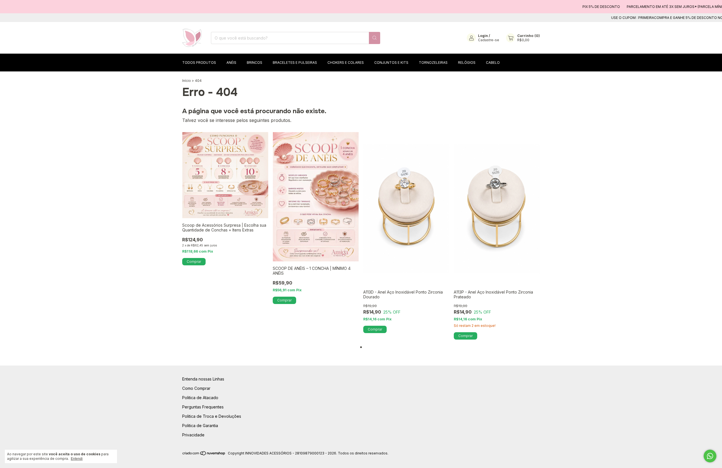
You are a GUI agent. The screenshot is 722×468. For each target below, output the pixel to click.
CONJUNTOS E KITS (391, 62)
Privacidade (193, 434)
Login (483, 36)
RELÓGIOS (467, 62)
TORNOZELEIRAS (433, 62)
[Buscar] (374, 38)
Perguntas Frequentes (203, 406)
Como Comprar (196, 388)
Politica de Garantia (200, 425)
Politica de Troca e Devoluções (211, 416)
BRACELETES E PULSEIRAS (295, 62)
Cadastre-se (488, 40)
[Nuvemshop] (204, 454)
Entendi (77, 459)
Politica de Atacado (200, 397)
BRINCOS (254, 62)
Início (186, 80)
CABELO (493, 62)
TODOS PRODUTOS (199, 62)
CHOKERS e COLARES (345, 62)
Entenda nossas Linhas (203, 379)
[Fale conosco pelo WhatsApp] (710, 456)
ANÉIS (231, 62)
